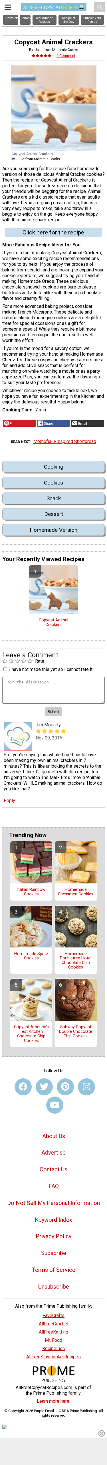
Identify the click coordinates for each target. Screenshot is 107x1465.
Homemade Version (53, 530)
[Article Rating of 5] (42, 55)
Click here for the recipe (53, 232)
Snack (54, 498)
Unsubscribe (53, 1286)
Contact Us (53, 1169)
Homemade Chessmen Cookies (75, 892)
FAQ (54, 1186)
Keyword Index (53, 1219)
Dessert (53, 514)
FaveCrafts (53, 1315)
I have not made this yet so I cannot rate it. (51, 669)
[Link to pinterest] (65, 1086)
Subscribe (53, 1253)
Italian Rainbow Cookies (31, 892)
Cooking (53, 466)
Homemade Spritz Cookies (31, 956)
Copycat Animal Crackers (53, 622)
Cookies (53, 482)
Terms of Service (53, 1269)
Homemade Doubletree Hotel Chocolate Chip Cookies (75, 961)
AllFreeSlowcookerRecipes (53, 1356)
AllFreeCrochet (53, 1323)
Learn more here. (53, 1401)
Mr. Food (53, 1340)
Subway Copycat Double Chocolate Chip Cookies (75, 1032)
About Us (53, 1136)
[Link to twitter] (44, 1086)
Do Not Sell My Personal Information (53, 1203)
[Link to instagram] (86, 1086)
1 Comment (65, 55)
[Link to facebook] (23, 1086)
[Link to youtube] (54, 1105)
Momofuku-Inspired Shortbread (64, 441)
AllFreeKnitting (53, 1332)
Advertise (53, 1152)
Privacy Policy (53, 1236)
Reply (9, 800)
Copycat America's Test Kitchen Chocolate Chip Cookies (31, 1034)
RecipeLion (53, 1348)
